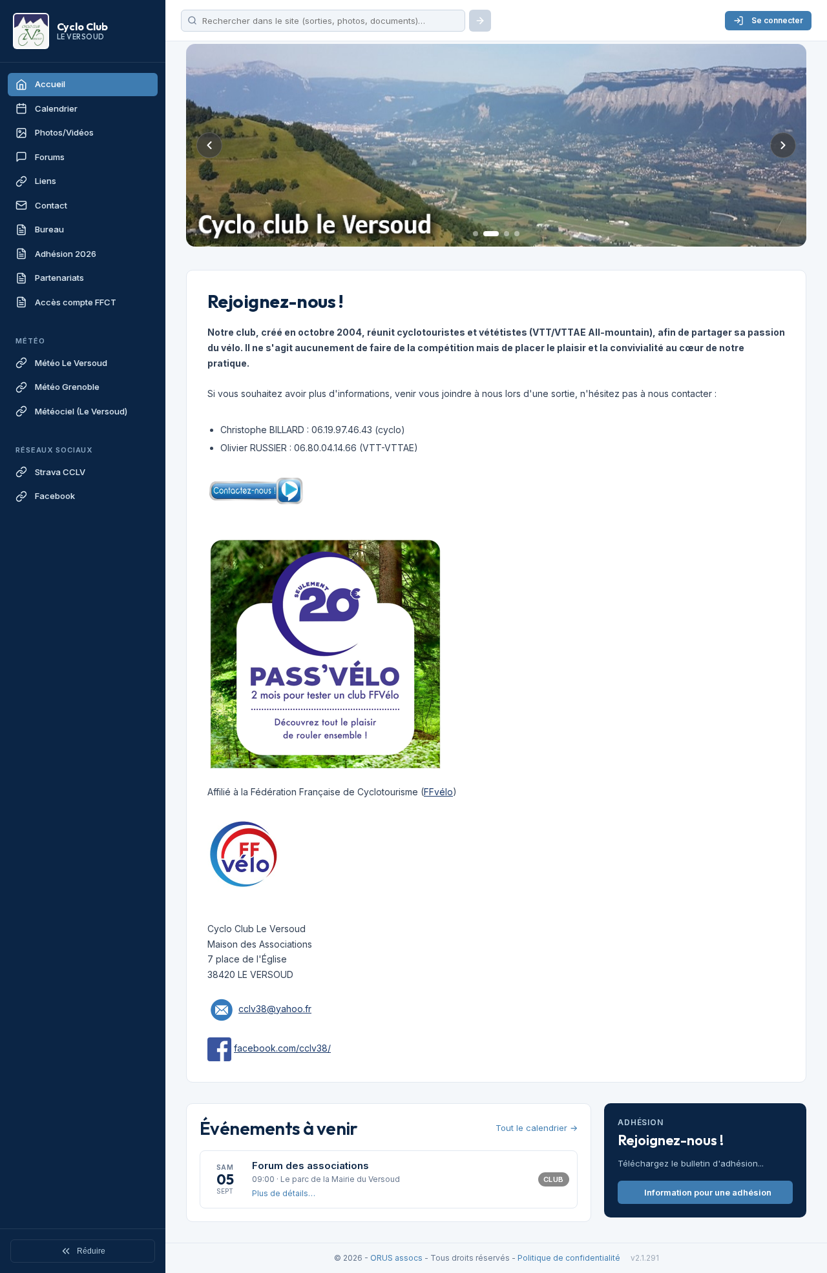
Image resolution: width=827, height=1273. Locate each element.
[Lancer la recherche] (480, 21)
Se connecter (777, 20)
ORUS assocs (396, 1258)
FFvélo (438, 791)
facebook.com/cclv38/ (282, 1048)
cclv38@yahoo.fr (274, 1008)
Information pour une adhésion (707, 1192)
